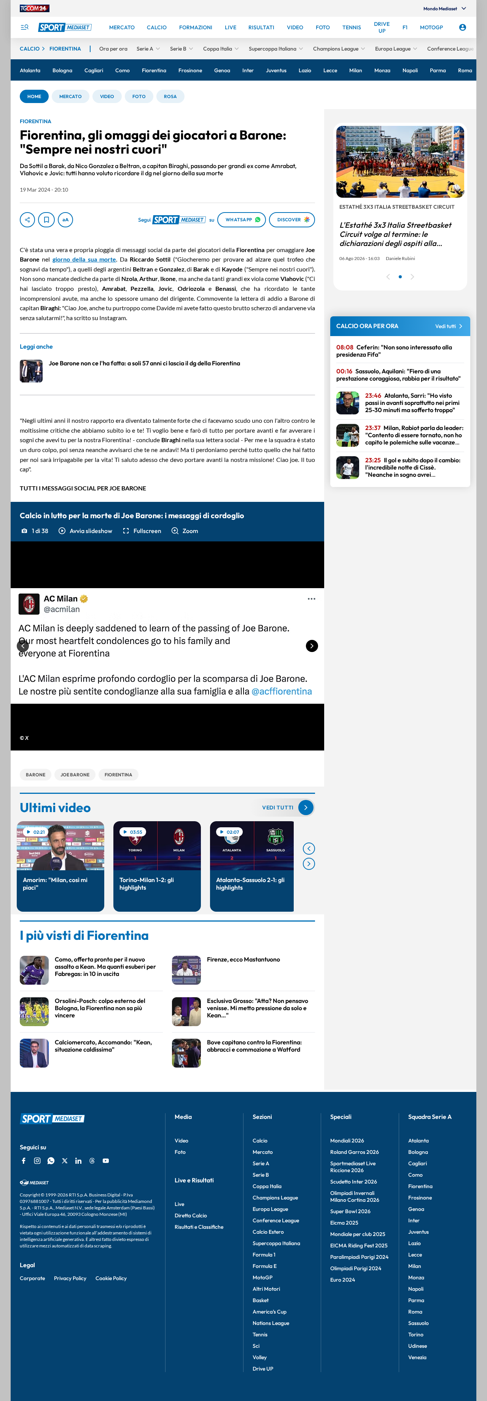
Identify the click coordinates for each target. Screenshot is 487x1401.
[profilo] (462, 27)
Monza (416, 1277)
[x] (64, 1161)
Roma (415, 1311)
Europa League (270, 1209)
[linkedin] (78, 1161)
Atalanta (418, 1140)
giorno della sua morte (84, 259)
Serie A (261, 1163)
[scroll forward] (309, 864)
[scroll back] (309, 849)
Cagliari (417, 1163)
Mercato (263, 1152)
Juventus (418, 1231)
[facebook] (23, 1161)
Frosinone (420, 1197)
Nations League (271, 1323)
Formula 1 (264, 1254)
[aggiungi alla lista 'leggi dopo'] (46, 219)
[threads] (92, 1161)
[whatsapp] (51, 1161)
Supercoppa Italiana (276, 1243)
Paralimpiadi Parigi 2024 (359, 1256)
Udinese (417, 1345)
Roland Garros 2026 (354, 1152)
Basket (261, 1300)
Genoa (416, 1209)
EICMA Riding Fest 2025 (359, 1245)
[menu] (24, 27)
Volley (260, 1357)
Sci (256, 1345)
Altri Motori (266, 1288)
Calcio (260, 1140)
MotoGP (262, 1277)
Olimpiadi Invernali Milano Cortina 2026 (354, 1196)
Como (415, 1174)
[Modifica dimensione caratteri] (65, 219)
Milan (414, 1266)
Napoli (415, 1288)
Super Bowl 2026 (350, 1211)
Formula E (265, 1266)
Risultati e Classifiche (199, 1226)
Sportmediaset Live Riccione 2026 (353, 1167)
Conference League (276, 1220)
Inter (414, 1220)
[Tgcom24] (34, 8)
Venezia (417, 1357)
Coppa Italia (267, 1186)
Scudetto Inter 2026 (353, 1181)
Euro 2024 (342, 1279)
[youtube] (106, 1161)
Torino (415, 1334)
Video (181, 1140)
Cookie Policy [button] (111, 1278)
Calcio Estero (268, 1231)
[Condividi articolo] (27, 219)
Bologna (418, 1152)
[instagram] (37, 1161)
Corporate (32, 1278)
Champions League (275, 1197)
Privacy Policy (70, 1278)
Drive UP (263, 1368)
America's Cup (269, 1311)
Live (179, 1204)
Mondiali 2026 (347, 1140)
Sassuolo (418, 1323)
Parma (416, 1300)
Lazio (414, 1243)
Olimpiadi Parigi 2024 (355, 1268)
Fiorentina (420, 1186)
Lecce (415, 1254)
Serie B (261, 1174)
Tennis (260, 1334)
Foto (180, 1152)
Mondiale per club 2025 (357, 1234)
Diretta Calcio (191, 1215)
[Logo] (66, 27)
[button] (34, 96)
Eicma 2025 (344, 1222)
